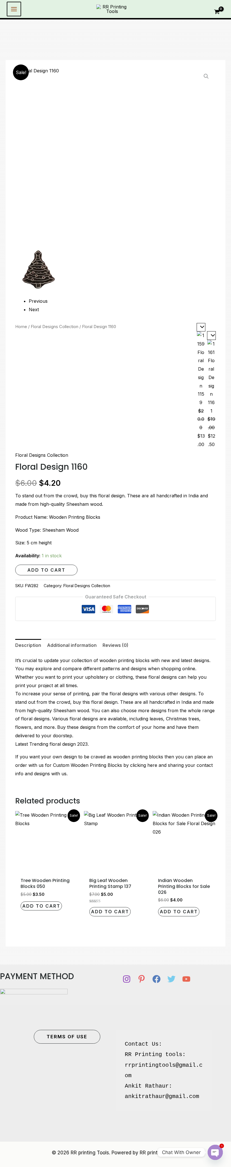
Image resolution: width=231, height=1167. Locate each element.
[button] (206, 76)
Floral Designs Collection (54, 326)
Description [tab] (28, 645)
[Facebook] (156, 979)
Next (34, 309)
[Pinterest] (141, 979)
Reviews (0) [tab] (115, 645)
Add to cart (46, 570)
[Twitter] (171, 979)
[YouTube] (186, 979)
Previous (38, 301)
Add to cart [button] (41, 906)
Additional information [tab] (72, 645)
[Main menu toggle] (14, 9)
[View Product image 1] (38, 269)
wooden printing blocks (124, 660)
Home (21, 326)
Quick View (47, 869)
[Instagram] (127, 979)
